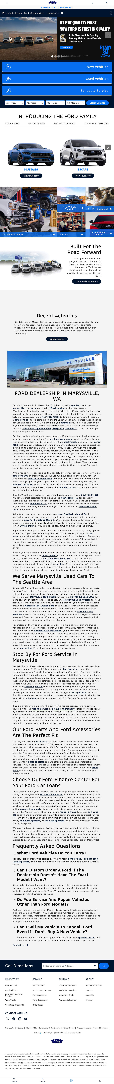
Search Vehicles (97, 103)
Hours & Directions (94, 985)
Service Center (39, 985)
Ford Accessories (40, 995)
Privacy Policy (68, 1028)
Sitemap (20, 1028)
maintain (66, 422)
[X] (7, 1018)
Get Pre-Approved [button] (98, 209)
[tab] (12, 124)
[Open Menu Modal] (7, 3)
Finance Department (68, 985)
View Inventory (31, 175)
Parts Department (40, 1000)
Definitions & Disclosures (49, 1028)
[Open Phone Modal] (107, 3)
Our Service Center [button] (12, 234)
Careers (89, 1000)
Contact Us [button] (19, 945)
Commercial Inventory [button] (87, 281)
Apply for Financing (67, 990)
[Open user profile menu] (100, 1080)
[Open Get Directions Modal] (93, 3)
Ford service (58, 408)
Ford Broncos (90, 858)
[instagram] (19, 1018)
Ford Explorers (21, 861)
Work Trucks (10, 1000)
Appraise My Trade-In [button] (98, 233)
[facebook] (13, 1018)
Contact (89, 990)
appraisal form (86, 937)
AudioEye (48, 1033)
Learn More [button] (53, 13)
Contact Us (9, 1028)
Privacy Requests (84, 1028)
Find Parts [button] (65, 234)
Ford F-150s (74, 858)
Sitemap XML (31, 1028)
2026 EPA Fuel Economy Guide (67, 1033)
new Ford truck (50, 417)
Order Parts (38, 1005)
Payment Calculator (67, 1000)
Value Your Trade (66, 995)
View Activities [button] (57, 339)
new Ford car (22, 419)
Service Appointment (42, 990)
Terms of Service (101, 1028)
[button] (52, 56)
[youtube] (25, 1018)
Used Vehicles (11, 990)
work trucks (71, 442)
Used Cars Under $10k (14, 1005)
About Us (90, 995)
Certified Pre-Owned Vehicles (14, 995)
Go (104, 966)
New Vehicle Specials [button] (69, 208)
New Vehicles (11, 985)
